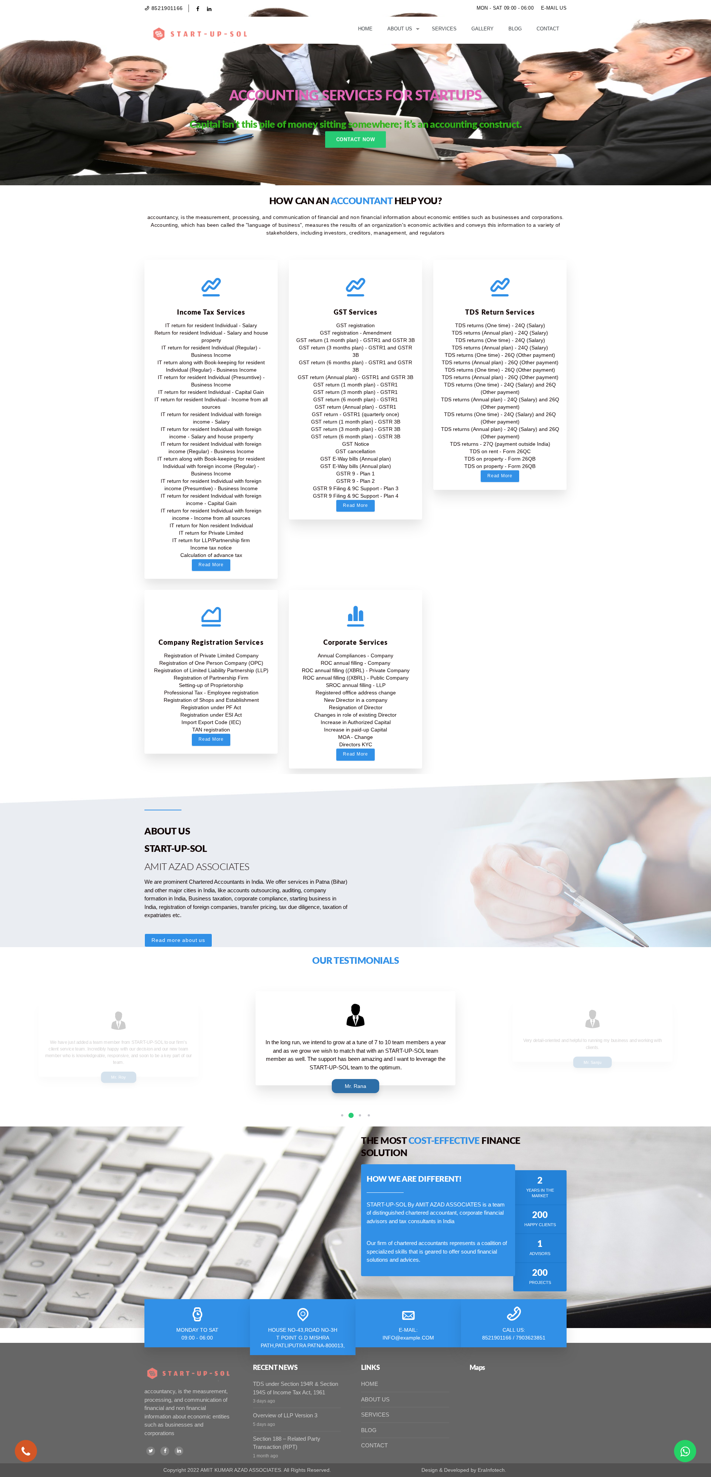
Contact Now (355, 139)
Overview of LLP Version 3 (285, 1415)
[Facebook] (164, 1451)
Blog (515, 28)
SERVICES (375, 1414)
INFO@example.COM (408, 1338)
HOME (369, 1384)
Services (444, 28)
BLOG (369, 1430)
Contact (548, 28)
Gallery (482, 28)
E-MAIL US (554, 8)
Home (365, 28)
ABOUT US (375, 1399)
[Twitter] (150, 1451)
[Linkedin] (179, 1451)
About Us (399, 28)
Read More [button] (210, 564)
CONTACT (374, 1445)
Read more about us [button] (178, 940)
